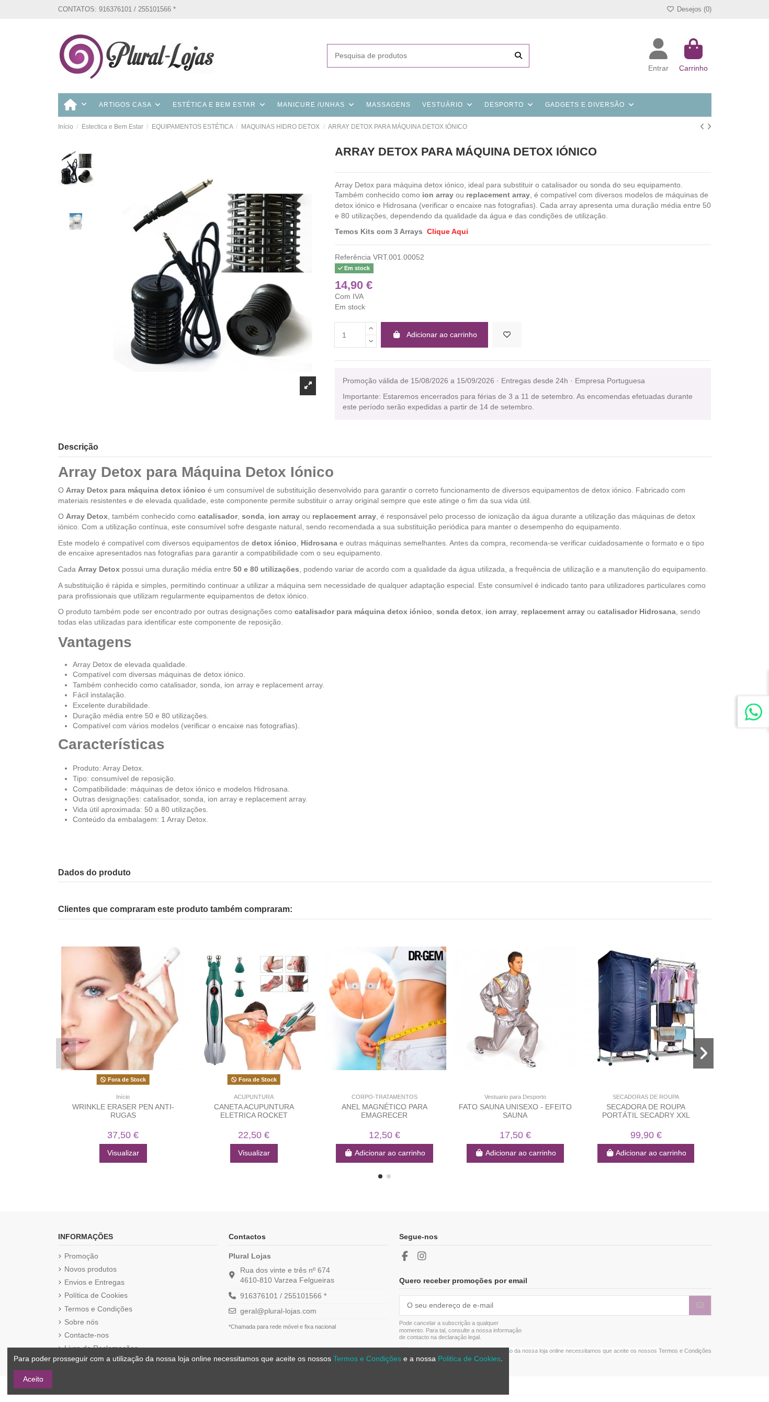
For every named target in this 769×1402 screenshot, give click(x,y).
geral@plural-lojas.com (278, 1311)
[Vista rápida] (130, 1084)
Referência (353, 257)
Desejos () (693, 9)
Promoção (81, 1256)
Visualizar (123, 1153)
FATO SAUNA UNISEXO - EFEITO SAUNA (515, 1111)
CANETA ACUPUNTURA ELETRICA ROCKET (254, 1111)
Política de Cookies (96, 1295)
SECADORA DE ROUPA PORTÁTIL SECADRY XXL (646, 1111)
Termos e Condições (98, 1309)
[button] (380, 1176)
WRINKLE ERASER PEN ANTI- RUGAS (123, 1111)
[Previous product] (703, 127)
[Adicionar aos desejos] (507, 335)
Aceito (33, 1379)
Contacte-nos (86, 1335)
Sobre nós (81, 1322)
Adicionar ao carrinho (441, 334)
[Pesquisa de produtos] (518, 56)
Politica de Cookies (469, 1358)
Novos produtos (90, 1269)
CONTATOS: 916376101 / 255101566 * (117, 9)
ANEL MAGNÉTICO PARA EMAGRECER (384, 1111)
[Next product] (709, 127)
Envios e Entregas (94, 1282)
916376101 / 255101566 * (283, 1296)
